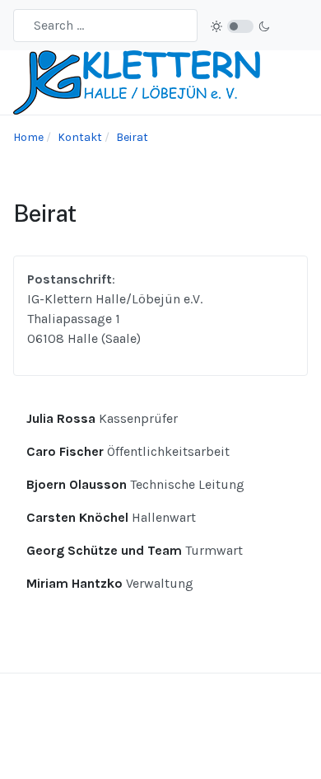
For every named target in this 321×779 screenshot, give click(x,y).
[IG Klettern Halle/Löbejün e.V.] (136, 81)
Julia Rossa (62, 418)
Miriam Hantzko (76, 583)
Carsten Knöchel (79, 517)
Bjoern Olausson (78, 484)
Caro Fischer (66, 451)
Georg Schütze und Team (105, 550)
